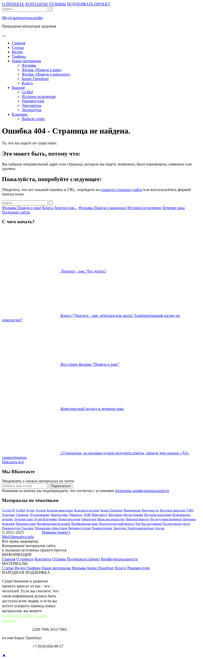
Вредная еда (150, 510)
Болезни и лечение (87, 510)
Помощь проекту (56, 532)
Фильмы (29, 65)
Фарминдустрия (79, 528)
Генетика (8, 515)
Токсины (27, 528)
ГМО (190, 510)
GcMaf (27, 92)
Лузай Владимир (45, 519)
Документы (31, 105)
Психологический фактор (116, 523)
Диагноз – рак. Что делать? (83, 271)
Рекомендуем (33, 101)
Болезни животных (60, 510)
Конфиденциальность (119, 559)
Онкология (88, 519)
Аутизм (41, 510)
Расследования (151, 523)
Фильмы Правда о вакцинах (102, 208)
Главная (18, 43)
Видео (17, 52)
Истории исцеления (38, 96)
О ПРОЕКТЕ (13, 4)
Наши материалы (26, 61)
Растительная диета (176, 523)
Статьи (18, 47)
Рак (137, 523)
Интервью (115, 515)
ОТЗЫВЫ (57, 4)
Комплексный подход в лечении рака (92, 409)
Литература (31, 110)
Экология (119, 528)
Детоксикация (39, 515)
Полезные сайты (16, 212)
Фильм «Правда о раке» (42, 70)
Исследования (133, 515)
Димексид (76, 515)
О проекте (25, 559)
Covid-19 (8, 510)
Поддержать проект (83, 559)
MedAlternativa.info (18, 537)
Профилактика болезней (53, 523)
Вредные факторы (172, 510)
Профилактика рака (84, 523)
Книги (27, 83)
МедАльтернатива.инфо (22, 18)
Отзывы (59, 559)
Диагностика (59, 515)
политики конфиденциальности (142, 491)
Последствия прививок (166, 519)
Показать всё (13, 462)
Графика (19, 56)
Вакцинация (132, 510)
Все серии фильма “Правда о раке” (90, 364)
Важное (18, 87)
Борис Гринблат (35, 79)
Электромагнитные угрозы (145, 528)
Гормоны (22, 515)
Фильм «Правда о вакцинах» (46, 74)
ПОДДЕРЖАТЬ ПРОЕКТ (88, 4)
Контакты (43, 559)
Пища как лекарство (111, 519)
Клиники (19, 114)
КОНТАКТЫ (36, 4)
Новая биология (69, 519)
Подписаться (60, 486)
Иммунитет (99, 515)
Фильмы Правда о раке (21, 208)
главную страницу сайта (121, 190)
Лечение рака (173, 208)
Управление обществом (50, 528)
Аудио (30, 510)
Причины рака (26, 523)
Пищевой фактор (137, 519)
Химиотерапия (102, 528)
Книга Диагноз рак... (59, 208)
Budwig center (33, 119)
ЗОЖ (87, 515)
